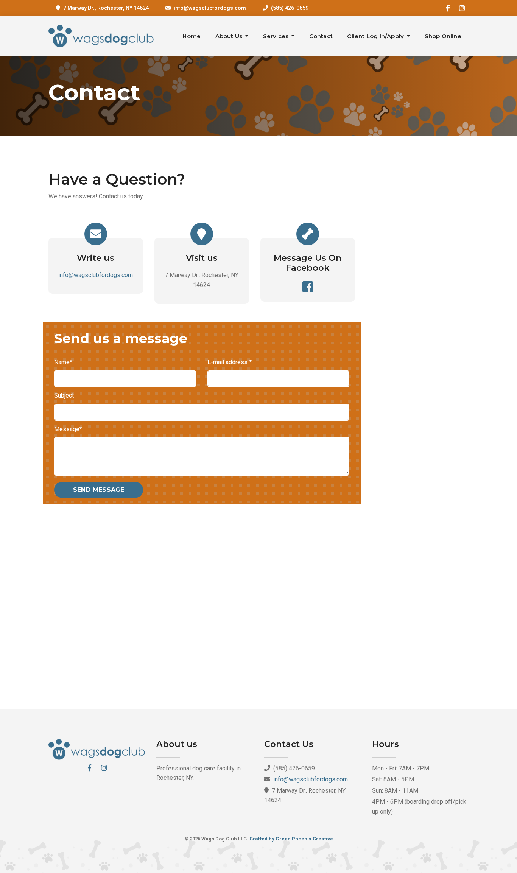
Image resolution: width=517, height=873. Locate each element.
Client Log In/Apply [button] (376, 36)
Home (191, 36)
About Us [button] (229, 36)
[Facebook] (447, 8)
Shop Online (443, 36)
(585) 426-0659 (289, 8)
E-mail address (229, 362)
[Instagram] (462, 8)
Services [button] (276, 36)
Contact (321, 36)
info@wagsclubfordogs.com (210, 8)
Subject (64, 395)
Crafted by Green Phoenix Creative (291, 839)
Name (63, 362)
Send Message (98, 489)
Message (68, 429)
